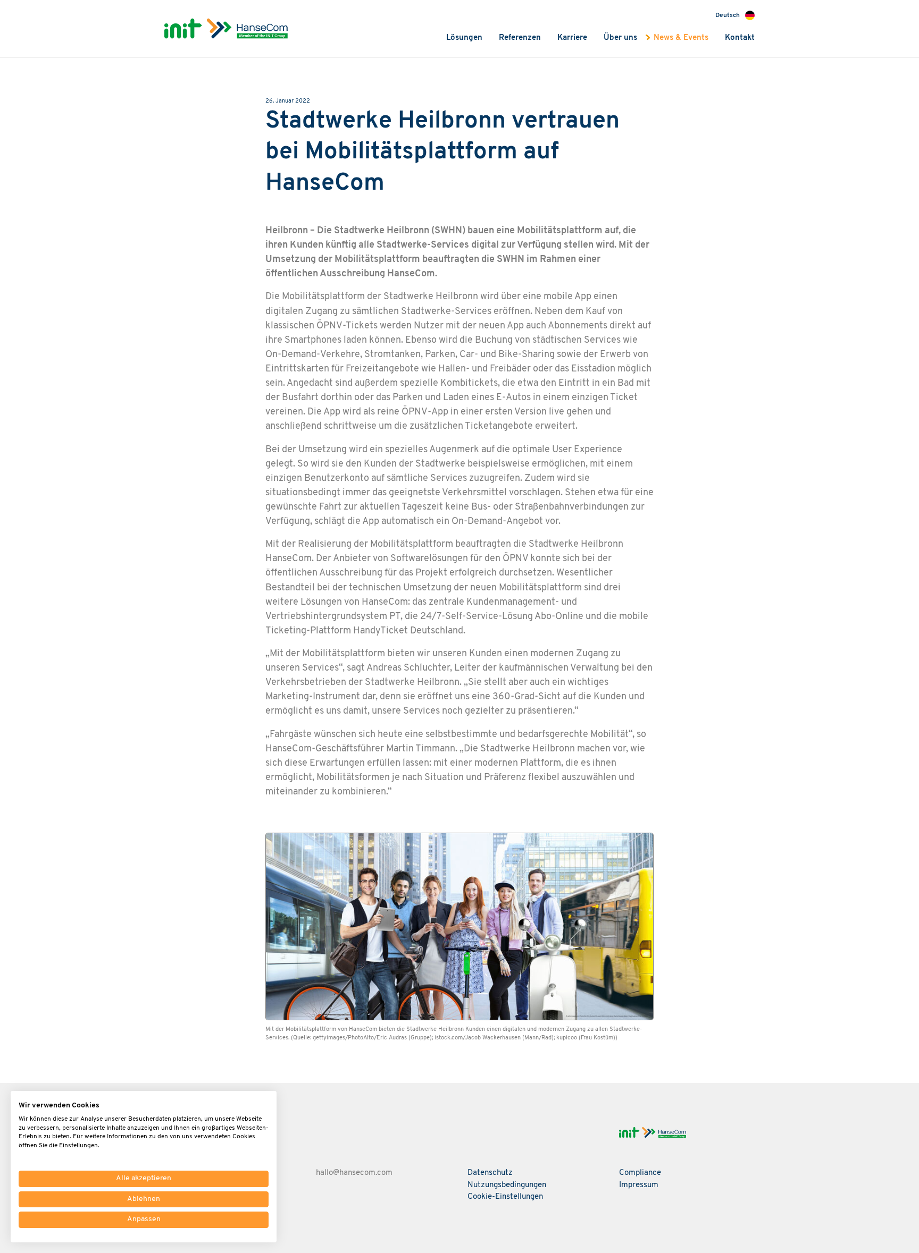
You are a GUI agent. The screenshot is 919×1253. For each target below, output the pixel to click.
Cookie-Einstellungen (505, 1197)
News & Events (681, 38)
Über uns (620, 38)
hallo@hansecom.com (354, 1173)
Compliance (640, 1173)
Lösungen (464, 38)
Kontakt (740, 38)
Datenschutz (490, 1173)
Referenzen (520, 38)
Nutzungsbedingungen (506, 1185)
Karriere (572, 38)
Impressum (638, 1185)
